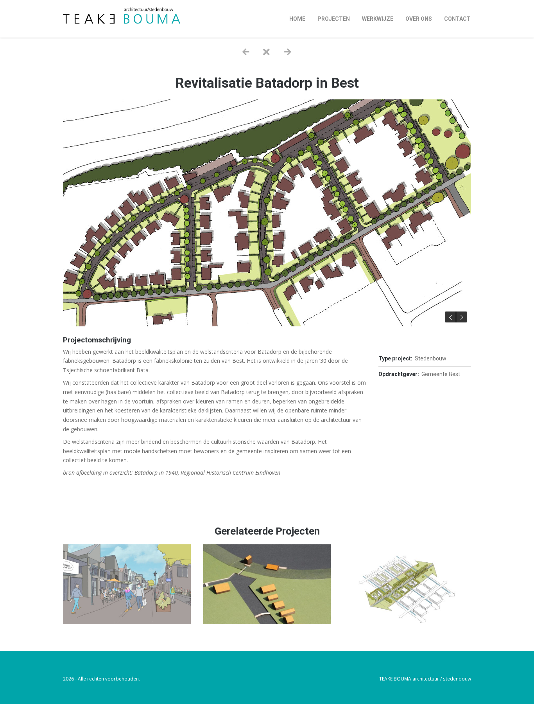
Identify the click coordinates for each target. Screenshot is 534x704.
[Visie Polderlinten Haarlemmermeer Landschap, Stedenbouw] (407, 622)
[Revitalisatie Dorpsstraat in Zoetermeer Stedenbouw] (127, 622)
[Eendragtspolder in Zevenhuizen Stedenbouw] (267, 622)
